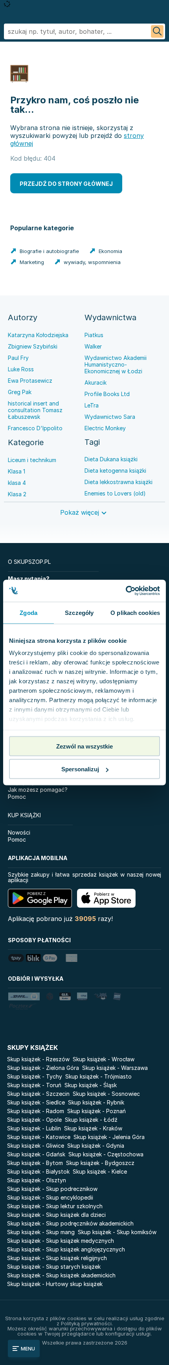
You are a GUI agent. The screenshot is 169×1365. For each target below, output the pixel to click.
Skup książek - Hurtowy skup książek (55, 1284)
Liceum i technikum (32, 460)
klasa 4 (17, 482)
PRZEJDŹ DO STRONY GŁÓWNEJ (66, 183)
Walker (93, 346)
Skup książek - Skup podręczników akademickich (70, 1223)
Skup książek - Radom (35, 1111)
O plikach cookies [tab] (135, 612)
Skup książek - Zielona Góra (43, 1067)
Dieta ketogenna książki (115, 470)
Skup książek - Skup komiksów (117, 1232)
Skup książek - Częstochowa (105, 1154)
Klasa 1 (16, 471)
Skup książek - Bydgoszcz (100, 1163)
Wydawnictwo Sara (109, 416)
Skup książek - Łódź (91, 1119)
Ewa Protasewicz (30, 380)
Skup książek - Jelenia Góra (109, 1137)
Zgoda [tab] (28, 612)
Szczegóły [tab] (79, 612)
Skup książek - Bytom (35, 1163)
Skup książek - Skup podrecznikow (52, 1188)
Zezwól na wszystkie (84, 746)
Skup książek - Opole (34, 1119)
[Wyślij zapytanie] (157, 31)
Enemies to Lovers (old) (115, 493)
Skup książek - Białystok (38, 1171)
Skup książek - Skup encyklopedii (50, 1197)
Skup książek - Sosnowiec (106, 1093)
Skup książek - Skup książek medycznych (60, 1240)
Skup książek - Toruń (34, 1085)
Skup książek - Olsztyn (36, 1180)
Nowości (19, 832)
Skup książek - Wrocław (103, 1059)
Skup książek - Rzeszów (38, 1059)
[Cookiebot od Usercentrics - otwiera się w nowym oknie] (125, 591)
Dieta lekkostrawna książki (118, 482)
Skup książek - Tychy (34, 1076)
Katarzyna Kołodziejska (38, 335)
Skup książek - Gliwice (35, 1145)
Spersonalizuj (80, 769)
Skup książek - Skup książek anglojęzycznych (66, 1249)
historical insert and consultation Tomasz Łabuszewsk (35, 410)
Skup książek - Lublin (34, 1128)
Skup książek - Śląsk (90, 1085)
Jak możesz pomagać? (38, 789)
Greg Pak (19, 392)
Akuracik (95, 382)
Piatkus (93, 335)
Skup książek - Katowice (38, 1137)
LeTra (91, 405)
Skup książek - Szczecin (38, 1093)
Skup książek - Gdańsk (36, 1154)
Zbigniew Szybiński (32, 346)
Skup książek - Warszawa (115, 1067)
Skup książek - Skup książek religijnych (57, 1258)
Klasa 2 (17, 494)
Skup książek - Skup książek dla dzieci (56, 1214)
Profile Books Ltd (107, 394)
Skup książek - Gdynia (95, 1145)
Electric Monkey (105, 428)
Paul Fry (18, 357)
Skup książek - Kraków (93, 1128)
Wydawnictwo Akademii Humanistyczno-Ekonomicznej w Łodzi (115, 364)
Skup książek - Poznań (96, 1111)
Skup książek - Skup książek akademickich (61, 1275)
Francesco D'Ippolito (35, 428)
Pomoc (17, 796)
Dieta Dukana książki (111, 459)
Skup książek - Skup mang (41, 1232)
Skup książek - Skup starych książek (54, 1266)
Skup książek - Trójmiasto (98, 1076)
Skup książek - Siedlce (36, 1102)
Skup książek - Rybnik (96, 1102)
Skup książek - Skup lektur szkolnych (55, 1206)
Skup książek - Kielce (100, 1171)
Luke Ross (21, 369)
